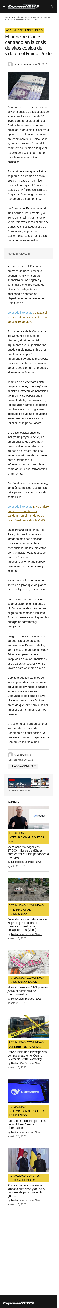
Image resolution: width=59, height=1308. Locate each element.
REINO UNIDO (33, 30)
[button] (4, 6)
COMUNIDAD (35, 905)
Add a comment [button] (25, 766)
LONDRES (15, 1046)
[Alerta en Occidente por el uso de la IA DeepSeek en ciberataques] (28, 1091)
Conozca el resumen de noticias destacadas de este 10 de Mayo (28, 317)
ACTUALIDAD (14, 30)
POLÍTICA (38, 837)
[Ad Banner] (28, 783)
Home (7, 17)
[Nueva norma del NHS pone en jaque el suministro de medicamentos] (28, 962)
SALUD (13, 841)
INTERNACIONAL (20, 837)
